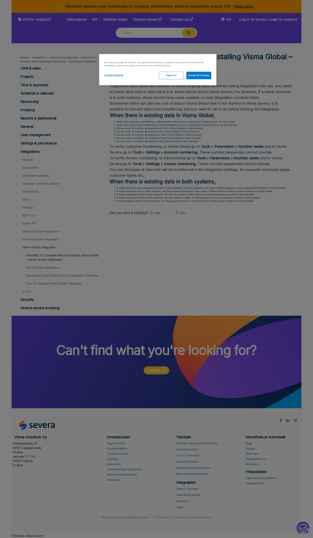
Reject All (171, 75)
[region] (158, 69)
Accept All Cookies (198, 75)
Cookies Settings (113, 75)
